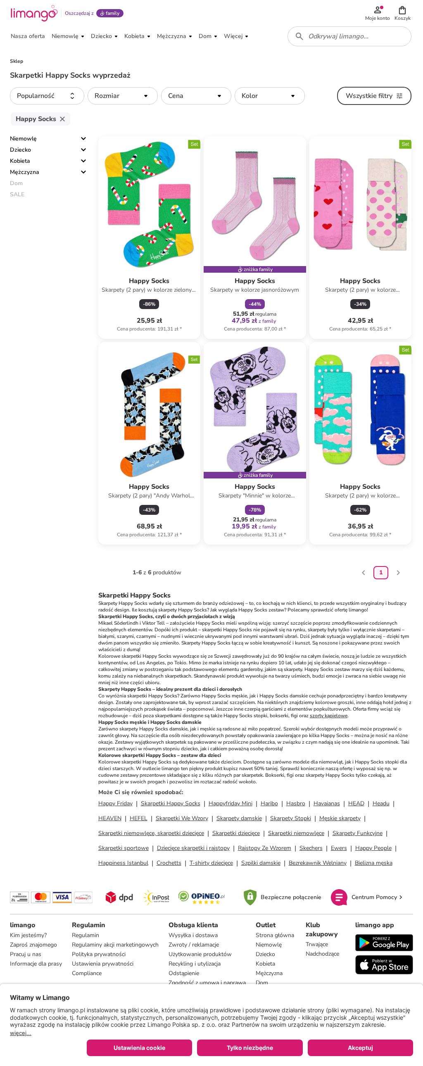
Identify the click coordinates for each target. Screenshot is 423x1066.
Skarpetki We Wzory (182, 818)
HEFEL (138, 818)
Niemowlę (23, 139)
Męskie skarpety (340, 818)
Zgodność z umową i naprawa (207, 983)
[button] (402, 13)
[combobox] (349, 36)
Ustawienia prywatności (102, 964)
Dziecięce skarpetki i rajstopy (193, 848)
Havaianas (327, 803)
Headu (381, 803)
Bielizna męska (373, 863)
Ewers (339, 848)
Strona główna (275, 935)
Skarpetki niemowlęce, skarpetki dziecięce (151, 833)
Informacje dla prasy (36, 964)
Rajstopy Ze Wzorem (264, 848)
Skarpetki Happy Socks (170, 803)
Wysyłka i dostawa (193, 935)
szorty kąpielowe (328, 715)
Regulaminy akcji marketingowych (115, 945)
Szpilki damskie (260, 863)
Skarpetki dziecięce (236, 833)
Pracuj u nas (25, 954)
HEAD (356, 803)
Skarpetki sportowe (123, 848)
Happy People (373, 848)
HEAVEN (109, 818)
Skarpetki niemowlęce (296, 833)
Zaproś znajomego (33, 945)
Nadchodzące (322, 954)
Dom (262, 983)
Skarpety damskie (239, 818)
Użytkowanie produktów (200, 954)
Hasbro (295, 803)
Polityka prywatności (99, 954)
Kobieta (20, 161)
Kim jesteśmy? (28, 935)
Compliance (87, 973)
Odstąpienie (184, 973)
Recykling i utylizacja (195, 964)
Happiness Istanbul (123, 863)
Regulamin (85, 935)
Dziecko (20, 150)
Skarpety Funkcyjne (358, 833)
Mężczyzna (24, 172)
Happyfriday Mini (230, 803)
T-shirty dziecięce (211, 863)
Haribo (269, 803)
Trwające (317, 944)
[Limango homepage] (34, 13)
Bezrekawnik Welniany (318, 863)
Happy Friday (115, 803)
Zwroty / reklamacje (194, 945)
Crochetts (169, 863)
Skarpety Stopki (290, 818)
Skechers (311, 848)
